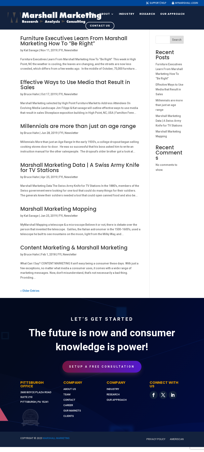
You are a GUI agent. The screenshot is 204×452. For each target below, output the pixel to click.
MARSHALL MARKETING (56, 438)
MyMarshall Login (186, 3)
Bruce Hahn (31, 94)
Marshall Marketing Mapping (58, 209)
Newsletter (71, 50)
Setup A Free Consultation (102, 366)
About (104, 14)
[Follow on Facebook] (154, 395)
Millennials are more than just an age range (78, 126)
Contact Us (100, 26)
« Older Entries (29, 290)
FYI (61, 50)
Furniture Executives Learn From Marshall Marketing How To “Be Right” (73, 41)
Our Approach (172, 14)
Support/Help (158, 3)
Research (147, 14)
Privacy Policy (155, 439)
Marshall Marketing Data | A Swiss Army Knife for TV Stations (79, 167)
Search (176, 39)
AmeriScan (177, 439)
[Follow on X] (163, 395)
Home (89, 14)
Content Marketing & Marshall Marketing (74, 247)
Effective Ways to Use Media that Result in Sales (75, 85)
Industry (126, 14)
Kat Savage (31, 50)
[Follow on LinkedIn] (173, 395)
